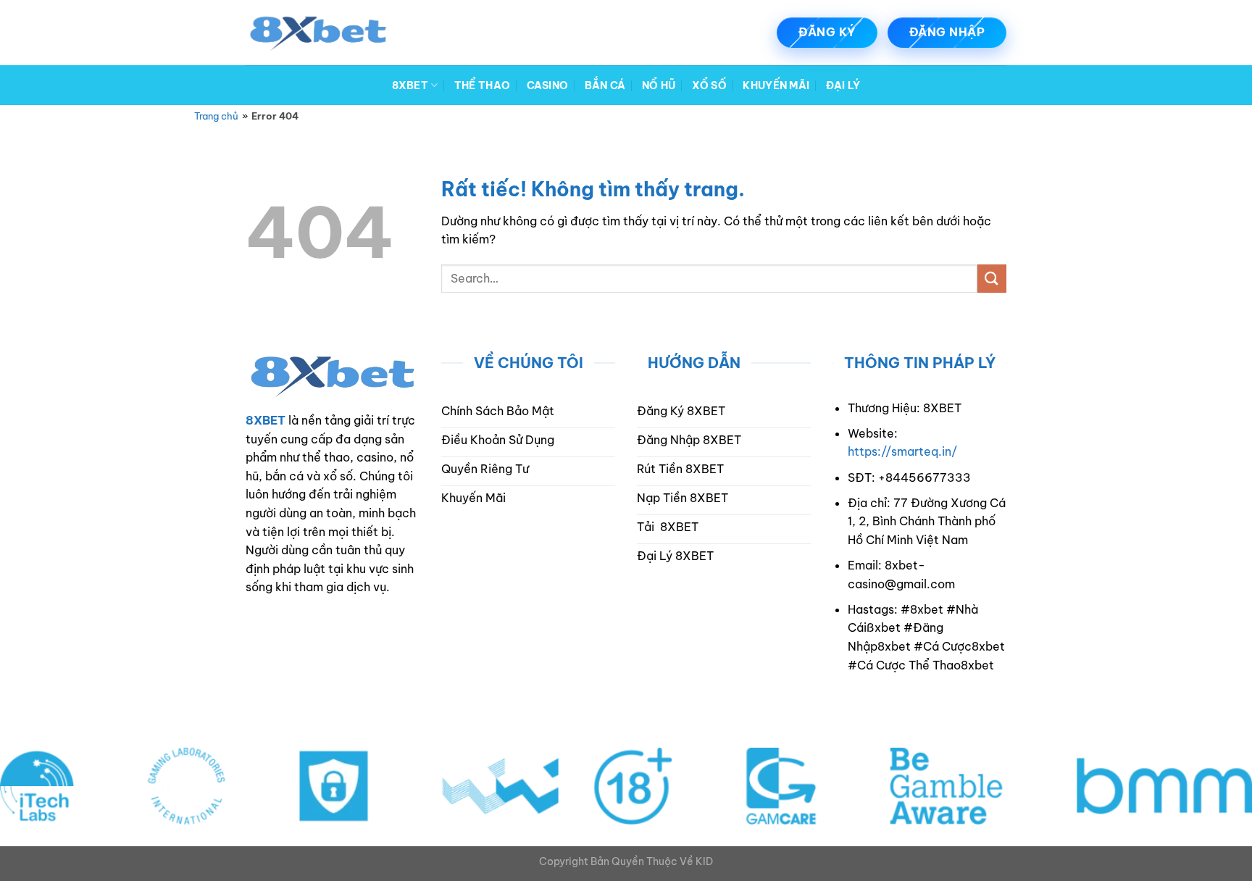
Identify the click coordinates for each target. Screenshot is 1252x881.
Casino (548, 85)
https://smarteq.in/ (902, 451)
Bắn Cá (605, 85)
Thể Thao (482, 85)
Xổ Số (709, 85)
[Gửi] (991, 278)
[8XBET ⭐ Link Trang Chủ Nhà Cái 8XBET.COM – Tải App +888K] (318, 32)
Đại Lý (843, 85)
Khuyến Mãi (776, 85)
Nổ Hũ (658, 85)
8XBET (410, 85)
